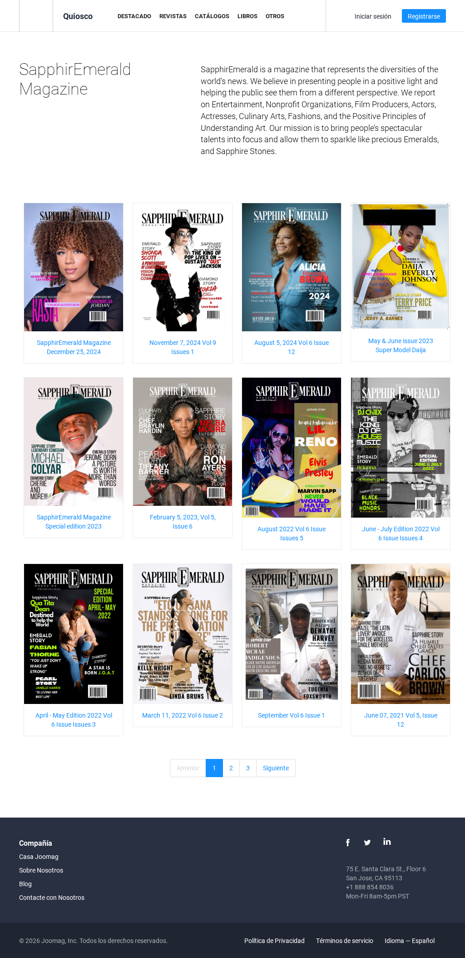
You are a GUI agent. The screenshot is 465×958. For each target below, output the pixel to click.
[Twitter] (367, 842)
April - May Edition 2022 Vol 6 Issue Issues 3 (73, 719)
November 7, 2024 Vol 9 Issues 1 (182, 347)
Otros (275, 16)
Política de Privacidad (274, 940)
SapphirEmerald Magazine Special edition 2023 (74, 521)
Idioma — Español (410, 940)
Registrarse (424, 16)
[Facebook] (348, 842)
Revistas (173, 16)
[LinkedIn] (387, 842)
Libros (247, 16)
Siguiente (276, 767)
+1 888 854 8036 (370, 887)
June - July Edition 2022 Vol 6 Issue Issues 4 (401, 533)
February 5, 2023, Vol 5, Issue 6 (183, 521)
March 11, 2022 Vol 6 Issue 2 (182, 715)
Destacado (134, 16)
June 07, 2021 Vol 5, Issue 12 (400, 719)
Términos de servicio (344, 940)
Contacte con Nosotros (51, 897)
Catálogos (212, 16)
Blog (25, 883)
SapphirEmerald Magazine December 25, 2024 (74, 347)
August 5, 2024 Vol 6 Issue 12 (291, 347)
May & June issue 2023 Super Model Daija (400, 345)
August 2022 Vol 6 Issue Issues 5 (291, 533)
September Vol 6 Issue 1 (291, 715)
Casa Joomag (39, 856)
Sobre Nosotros (41, 870)
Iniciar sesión (373, 16)
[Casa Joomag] (36, 15)
